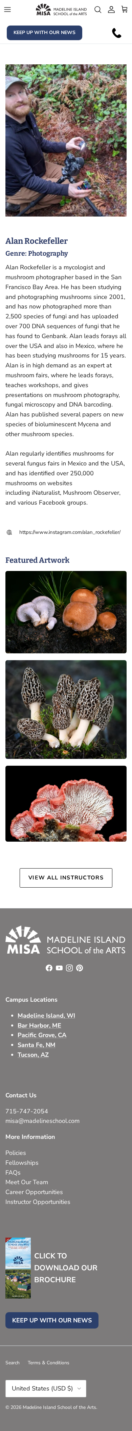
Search (12, 1363)
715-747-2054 (26, 1111)
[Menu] (7, 9)
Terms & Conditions (48, 1363)
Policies (15, 1153)
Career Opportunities (34, 1192)
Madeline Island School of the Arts (59, 1407)
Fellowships (22, 1163)
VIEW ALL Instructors (66, 877)
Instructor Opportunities (37, 1202)
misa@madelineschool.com (43, 1121)
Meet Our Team (26, 1182)
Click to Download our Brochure (65, 1268)
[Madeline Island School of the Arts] (61, 9)
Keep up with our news (44, 32)
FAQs (13, 1172)
